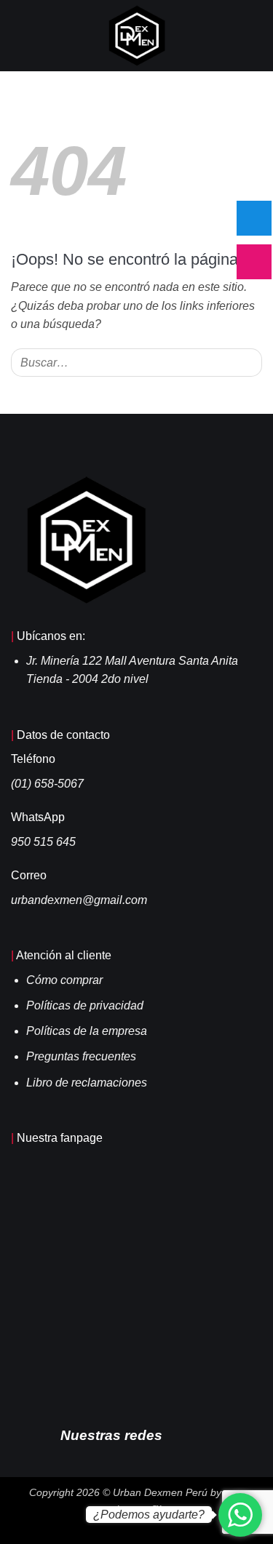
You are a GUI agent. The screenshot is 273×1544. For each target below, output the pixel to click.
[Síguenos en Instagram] (201, 1434)
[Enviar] (248, 362)
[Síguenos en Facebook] (180, 1434)
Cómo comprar (64, 980)
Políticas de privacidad (84, 1005)
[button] (19, 35)
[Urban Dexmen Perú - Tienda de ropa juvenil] (136, 35)
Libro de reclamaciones (86, 1082)
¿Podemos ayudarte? (149, 1514)
